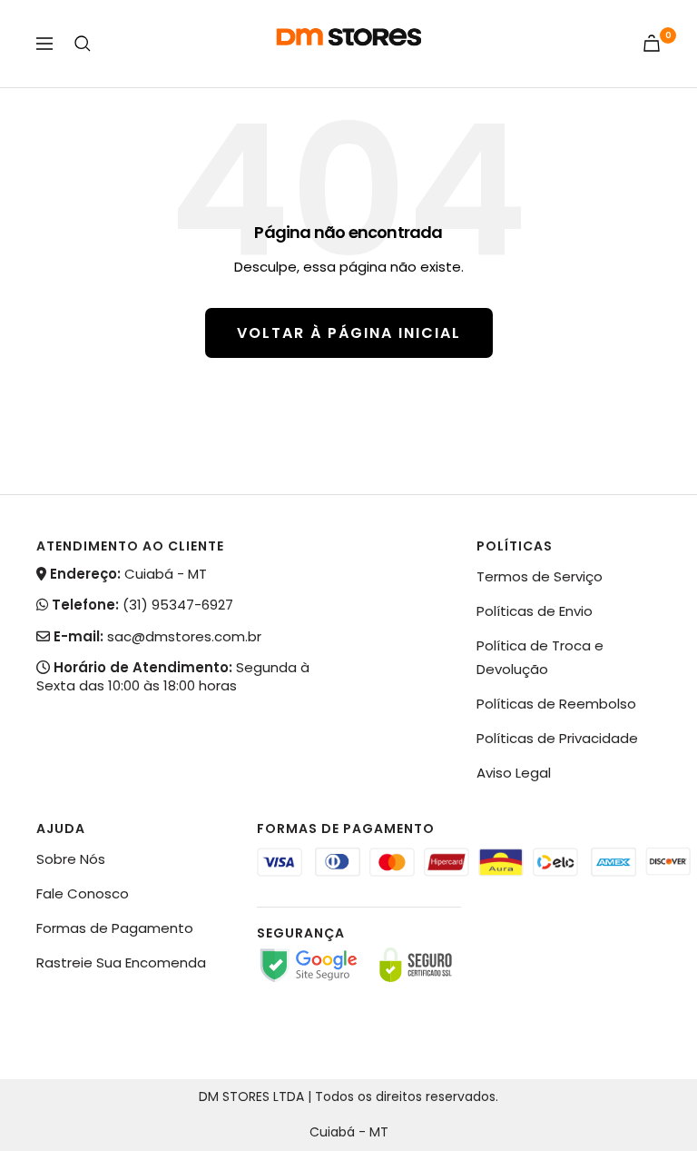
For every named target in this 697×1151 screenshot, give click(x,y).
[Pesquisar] (82, 43)
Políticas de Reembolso (556, 703)
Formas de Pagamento (114, 928)
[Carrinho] (652, 43)
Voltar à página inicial (349, 332)
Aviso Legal (513, 772)
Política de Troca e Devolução (540, 657)
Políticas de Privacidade (557, 738)
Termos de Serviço (539, 576)
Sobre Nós (70, 858)
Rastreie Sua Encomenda (121, 962)
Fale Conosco (82, 893)
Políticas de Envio (534, 610)
